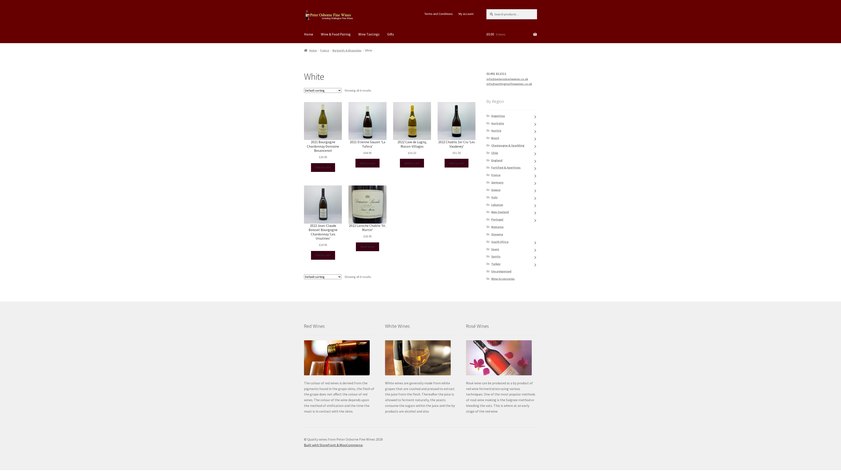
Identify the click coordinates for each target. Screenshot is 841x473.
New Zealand (500, 212)
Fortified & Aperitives (506, 167)
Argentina (498, 116)
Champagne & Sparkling (507, 145)
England (496, 160)
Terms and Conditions (438, 14)
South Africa (500, 242)
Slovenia (497, 234)
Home (308, 34)
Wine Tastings (369, 34)
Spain (495, 249)
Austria (496, 130)
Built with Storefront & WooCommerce (333, 445)
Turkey (495, 264)
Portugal (497, 219)
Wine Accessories (503, 279)
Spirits (495, 256)
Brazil (495, 138)
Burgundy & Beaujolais (347, 50)
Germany (497, 182)
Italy (494, 197)
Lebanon (497, 205)
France (324, 50)
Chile (494, 153)
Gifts (390, 34)
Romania (497, 227)
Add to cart (323, 167)
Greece (495, 190)
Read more (367, 247)
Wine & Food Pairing (336, 34)
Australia (497, 123)
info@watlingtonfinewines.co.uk (509, 84)
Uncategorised (501, 271)
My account (466, 14)
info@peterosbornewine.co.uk (507, 79)
